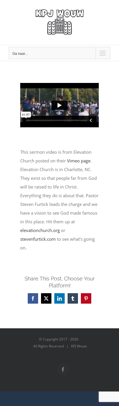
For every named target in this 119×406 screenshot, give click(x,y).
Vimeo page (78, 161)
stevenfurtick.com (38, 239)
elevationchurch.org (40, 230)
